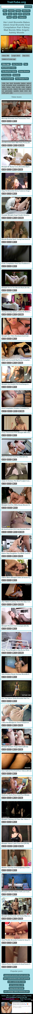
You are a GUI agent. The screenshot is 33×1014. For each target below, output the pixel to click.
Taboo (18, 10)
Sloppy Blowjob (24, 71)
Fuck (14, 17)
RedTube (26, 14)
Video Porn (26, 10)
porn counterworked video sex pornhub (16, 978)
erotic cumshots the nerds (16, 982)
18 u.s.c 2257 (11, 995)
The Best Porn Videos (9, 71)
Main (5, 10)
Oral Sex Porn (17, 64)
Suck (10, 14)
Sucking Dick (6, 75)
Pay (5, 14)
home (4, 995)
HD (20, 14)
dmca (19, 997)
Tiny (15, 14)
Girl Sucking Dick (7, 78)
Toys (25, 64)
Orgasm (11, 10)
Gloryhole (16, 75)
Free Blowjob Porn (22, 78)
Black (9, 17)
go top (25, 997)
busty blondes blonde (16, 988)
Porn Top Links (25, 999)
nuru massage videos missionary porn (16, 991)
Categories (22, 17)
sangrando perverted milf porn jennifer (16, 975)
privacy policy (21, 995)
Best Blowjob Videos (9, 68)
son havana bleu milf (16, 985)
